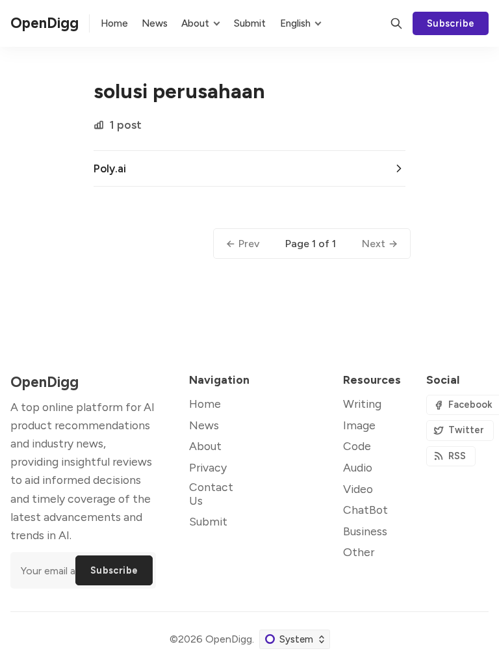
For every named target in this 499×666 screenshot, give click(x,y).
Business (365, 531)
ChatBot (365, 509)
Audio (357, 467)
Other (358, 552)
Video (358, 489)
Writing (362, 403)
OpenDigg (228, 639)
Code (357, 446)
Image (359, 425)
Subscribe (451, 23)
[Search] (396, 23)
